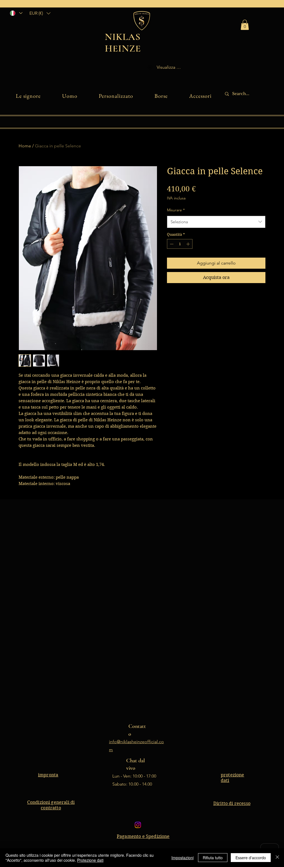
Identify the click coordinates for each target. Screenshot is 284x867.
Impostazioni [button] (182, 857)
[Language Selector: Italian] (16, 13)
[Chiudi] (277, 858)
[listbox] (40, 13)
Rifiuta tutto (213, 857)
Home (25, 145)
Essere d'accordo (250, 857)
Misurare (176, 209)
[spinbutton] (179, 244)
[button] (40, 13)
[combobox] (216, 222)
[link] (244, 25)
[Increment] (188, 244)
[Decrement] (171, 244)
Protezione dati (90, 860)
